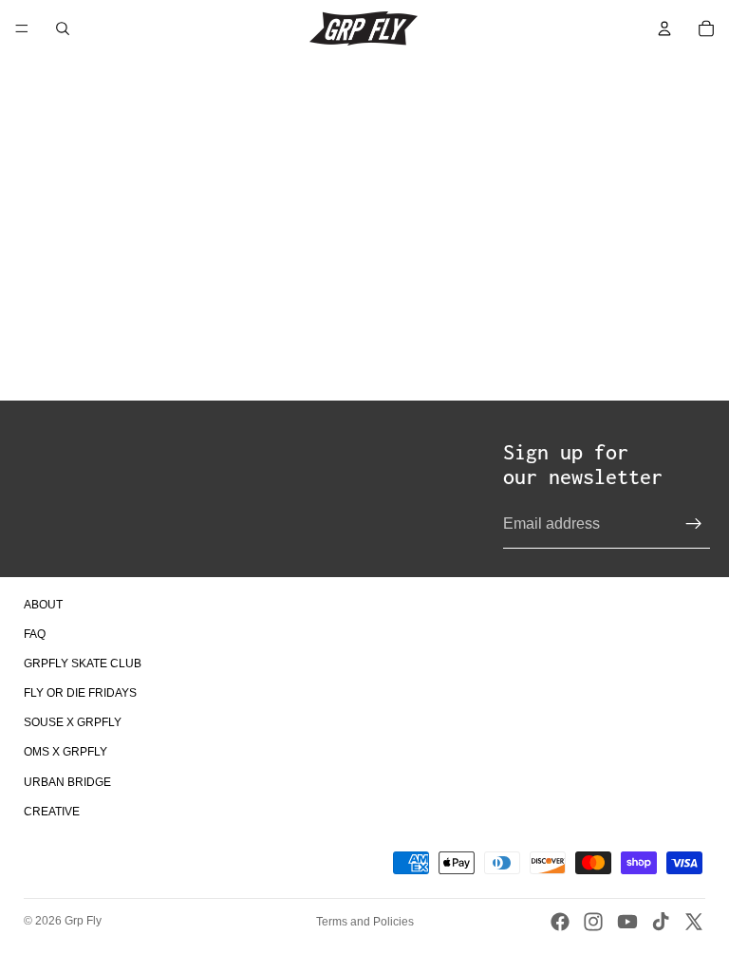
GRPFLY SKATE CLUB (82, 663)
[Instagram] (593, 921)
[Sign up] (694, 524)
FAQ (35, 634)
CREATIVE (52, 811)
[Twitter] (693, 921)
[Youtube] (627, 921)
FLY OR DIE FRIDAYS (80, 693)
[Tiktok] (660, 921)
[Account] (664, 28)
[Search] (63, 28)
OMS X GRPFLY (65, 751)
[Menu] (22, 28)
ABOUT (43, 604)
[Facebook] (560, 921)
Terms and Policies (365, 921)
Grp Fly (83, 920)
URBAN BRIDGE (67, 782)
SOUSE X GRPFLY (73, 722)
